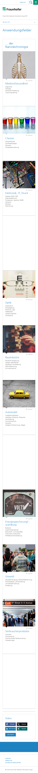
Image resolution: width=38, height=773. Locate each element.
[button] (10, 724)
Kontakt (8, 758)
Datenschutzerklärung (13, 762)
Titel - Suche (30, 2)
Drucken (10, 734)
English (23, 2)
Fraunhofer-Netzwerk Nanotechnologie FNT (15, 16)
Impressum (8, 760)
